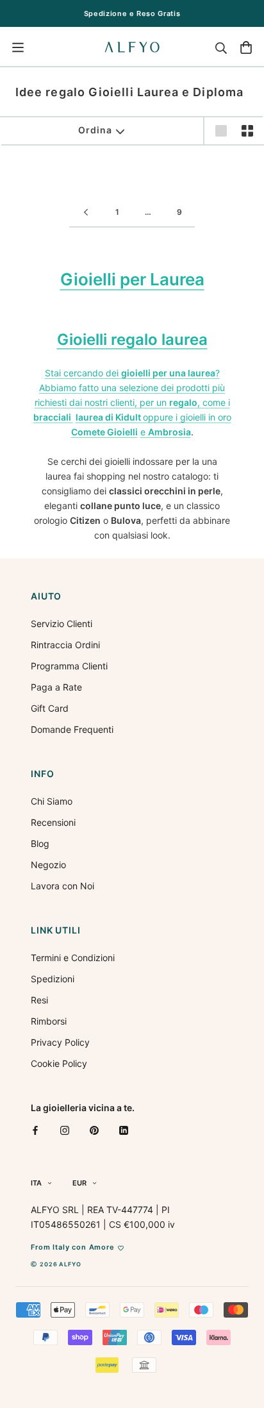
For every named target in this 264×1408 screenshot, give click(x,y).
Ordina (94, 129)
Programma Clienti (69, 665)
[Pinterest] (94, 1130)
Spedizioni (52, 978)
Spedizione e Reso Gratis (132, 13)
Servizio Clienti (61, 623)
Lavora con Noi (62, 885)
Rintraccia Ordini (65, 644)
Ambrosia (169, 431)
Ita (36, 1182)
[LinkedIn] (123, 1130)
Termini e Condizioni (73, 957)
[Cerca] (221, 47)
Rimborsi (49, 1021)
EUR (79, 1182)
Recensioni (53, 822)
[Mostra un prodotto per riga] (221, 131)
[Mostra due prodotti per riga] (247, 131)
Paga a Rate (56, 687)
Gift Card (50, 708)
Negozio (48, 864)
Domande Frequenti (72, 729)
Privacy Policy (60, 1042)
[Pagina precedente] (86, 213)
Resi (39, 999)
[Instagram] (64, 1130)
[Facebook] (35, 1130)
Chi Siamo (51, 801)
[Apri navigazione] (18, 47)
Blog (40, 843)
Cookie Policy (59, 1063)
